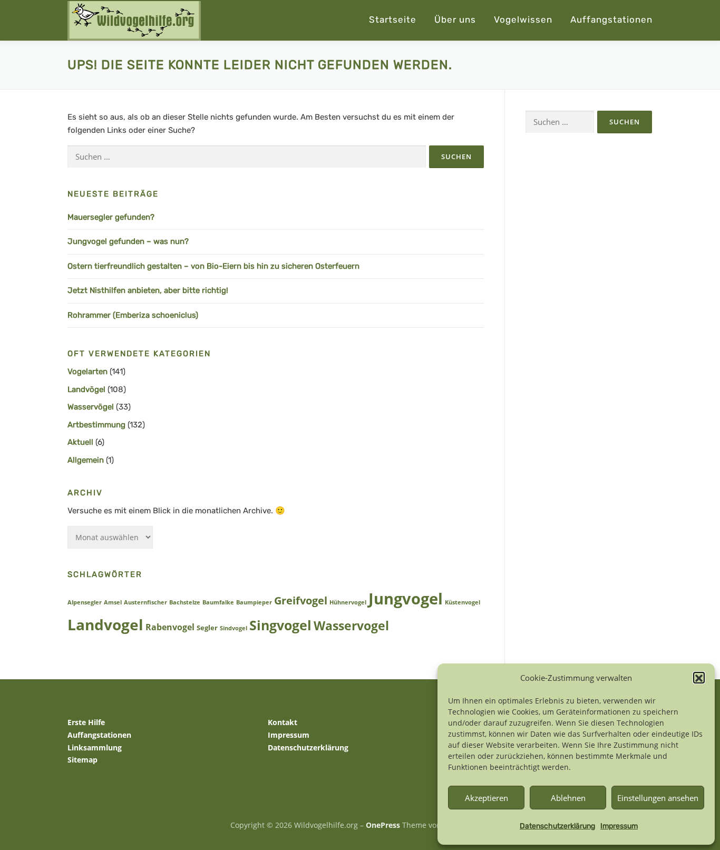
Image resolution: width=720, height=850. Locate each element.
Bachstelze (184, 602)
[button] (699, 678)
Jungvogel (405, 598)
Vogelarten (87, 371)
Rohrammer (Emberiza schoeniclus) (132, 315)
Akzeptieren (486, 798)
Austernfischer (145, 602)
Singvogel (280, 625)
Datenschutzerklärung (557, 826)
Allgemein (85, 460)
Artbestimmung (96, 424)
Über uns (455, 19)
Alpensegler (84, 602)
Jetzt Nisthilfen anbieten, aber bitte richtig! (147, 290)
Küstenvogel (462, 602)
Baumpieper (254, 602)
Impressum (619, 826)
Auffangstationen (611, 19)
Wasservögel (90, 407)
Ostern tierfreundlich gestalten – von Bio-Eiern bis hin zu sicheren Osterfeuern (213, 266)
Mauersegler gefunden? (110, 217)
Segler (207, 627)
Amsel (113, 602)
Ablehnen (568, 798)
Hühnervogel (347, 602)
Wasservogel (351, 626)
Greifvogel (300, 600)
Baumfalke (218, 602)
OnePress (383, 825)
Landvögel (86, 389)
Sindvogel (233, 628)
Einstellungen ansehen (657, 798)
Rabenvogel (169, 627)
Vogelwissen (523, 19)
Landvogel (105, 624)
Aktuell (80, 442)
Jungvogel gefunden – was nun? (128, 241)
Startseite (392, 19)
